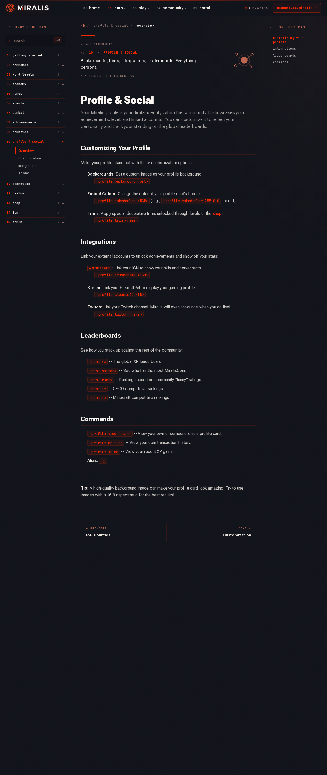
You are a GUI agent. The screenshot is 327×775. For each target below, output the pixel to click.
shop (217, 213)
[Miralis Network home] (27, 7)
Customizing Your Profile (288, 40)
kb (83, 25)
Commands (280, 62)
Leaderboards (284, 55)
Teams (24, 173)
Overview (26, 150)
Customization (29, 158)
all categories (97, 44)
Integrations (27, 165)
